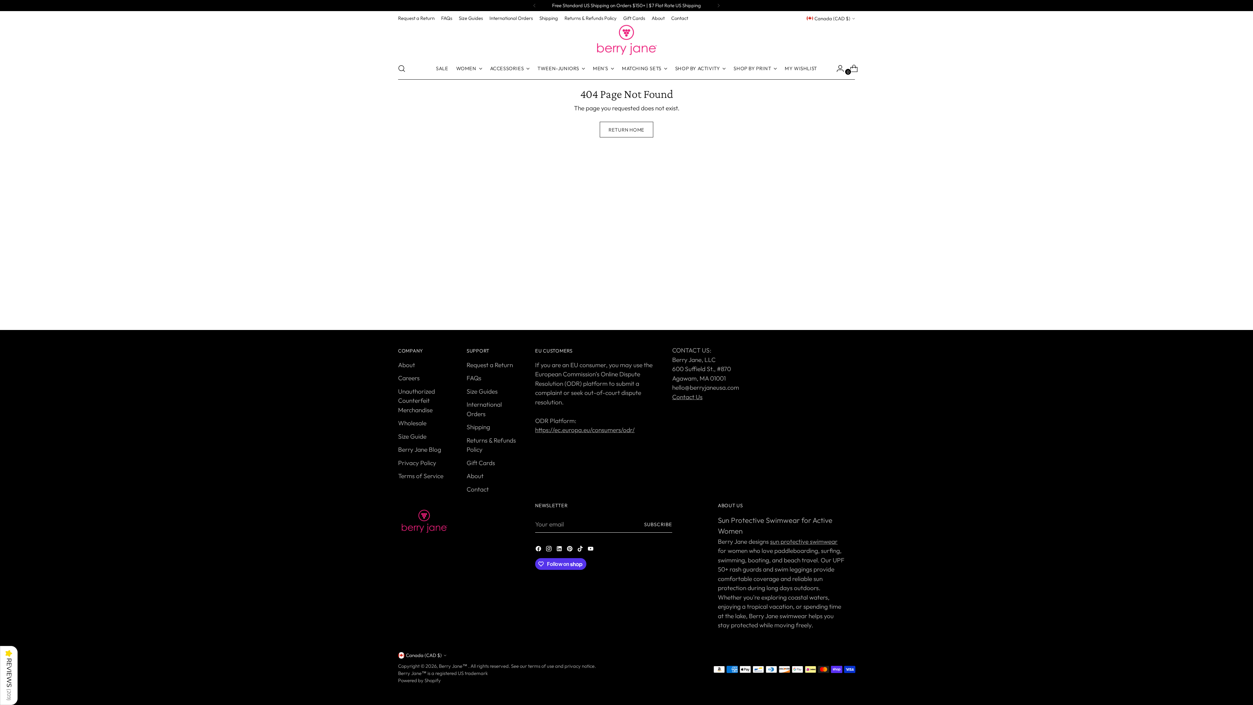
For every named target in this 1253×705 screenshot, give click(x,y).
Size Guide (412, 436)
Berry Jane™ (453, 666)
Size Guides (482, 391)
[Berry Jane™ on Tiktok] (581, 550)
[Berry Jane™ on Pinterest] (570, 550)
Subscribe (658, 524)
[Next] (718, 5)
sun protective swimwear (804, 541)
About (406, 365)
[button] (9, 675)
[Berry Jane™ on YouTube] (591, 550)
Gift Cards (481, 463)
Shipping (478, 427)
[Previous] (534, 5)
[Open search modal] (401, 68)
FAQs (474, 378)
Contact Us (687, 397)
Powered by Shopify (419, 680)
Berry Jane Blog (419, 449)
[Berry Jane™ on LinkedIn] (560, 550)
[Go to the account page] (837, 68)
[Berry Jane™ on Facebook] (539, 550)
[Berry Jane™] (626, 40)
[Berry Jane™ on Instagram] (549, 550)
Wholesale (412, 423)
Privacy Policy (417, 463)
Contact (478, 489)
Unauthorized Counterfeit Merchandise (416, 400)
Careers (409, 378)
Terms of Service (420, 476)
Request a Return (490, 365)
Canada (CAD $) (832, 18)
